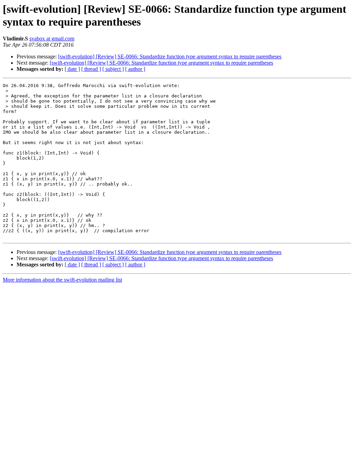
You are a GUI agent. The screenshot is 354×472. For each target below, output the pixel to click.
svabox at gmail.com (51, 38)
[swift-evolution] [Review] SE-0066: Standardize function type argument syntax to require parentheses (169, 56)
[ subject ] (113, 69)
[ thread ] (91, 69)
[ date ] (72, 69)
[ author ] (135, 69)
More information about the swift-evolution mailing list (62, 280)
